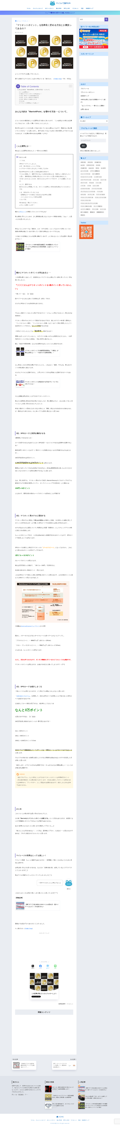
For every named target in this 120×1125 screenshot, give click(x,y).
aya (82, 165)
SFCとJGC (67, 8)
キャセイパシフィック (86, 176)
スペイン (96, 179)
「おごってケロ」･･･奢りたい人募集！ (93, 105)
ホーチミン (91, 194)
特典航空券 (100, 212)
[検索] (106, 19)
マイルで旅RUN (62, 3)
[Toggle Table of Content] (70, 86)
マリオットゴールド (100, 197)
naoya (91, 168)
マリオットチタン (86, 200)
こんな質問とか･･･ (25, 92)
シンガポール (97, 176)
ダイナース (84, 182)
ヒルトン (96, 185)
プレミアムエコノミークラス (88, 191)
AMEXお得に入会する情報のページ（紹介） (93, 101)
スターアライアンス (86, 179)
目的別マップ (89, 8)
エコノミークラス (85, 174)
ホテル (83, 194)
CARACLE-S (90, 165)
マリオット (75, 8)
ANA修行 (98, 162)
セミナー (103, 179)
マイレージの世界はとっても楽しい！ (30, 103)
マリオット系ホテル (86, 206)
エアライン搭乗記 (95, 171)
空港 (83, 215)
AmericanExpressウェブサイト (30, 626)
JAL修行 (84, 168)
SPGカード (22, 211)
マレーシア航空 (98, 206)
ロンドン (103, 209)
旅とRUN (58, 8)
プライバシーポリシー (88, 92)
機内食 (92, 212)
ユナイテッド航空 (85, 209)
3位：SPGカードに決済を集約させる (30, 95)
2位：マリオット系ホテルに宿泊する (30, 97)
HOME (61, 1117)
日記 (82, 8)
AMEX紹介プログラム (23, 696)
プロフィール (85, 88)
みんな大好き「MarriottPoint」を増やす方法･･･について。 (35, 89)
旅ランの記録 (84, 212)
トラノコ (98, 182)
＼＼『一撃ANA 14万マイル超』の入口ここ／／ (60, 13)
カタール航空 (96, 174)
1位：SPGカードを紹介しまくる (29, 99)
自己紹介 (21, 1094)
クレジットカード (38, 8)
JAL (98, 165)
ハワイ (83, 185)
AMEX (83, 162)
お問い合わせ (85, 109)
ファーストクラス (97, 188)
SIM (97, 168)
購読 (83, 146)
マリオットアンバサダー (87, 197)
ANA (90, 162)
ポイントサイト (49, 8)
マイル (28, 8)
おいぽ (103, 168)
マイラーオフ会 (100, 194)
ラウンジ (95, 209)
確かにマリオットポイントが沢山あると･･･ (31, 93)
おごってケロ (84, 171)
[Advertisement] (44, 946)
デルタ (91, 182)
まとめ (22, 101)
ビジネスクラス (85, 188)
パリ (89, 185)
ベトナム (99, 191)
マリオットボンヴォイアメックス (89, 203)
